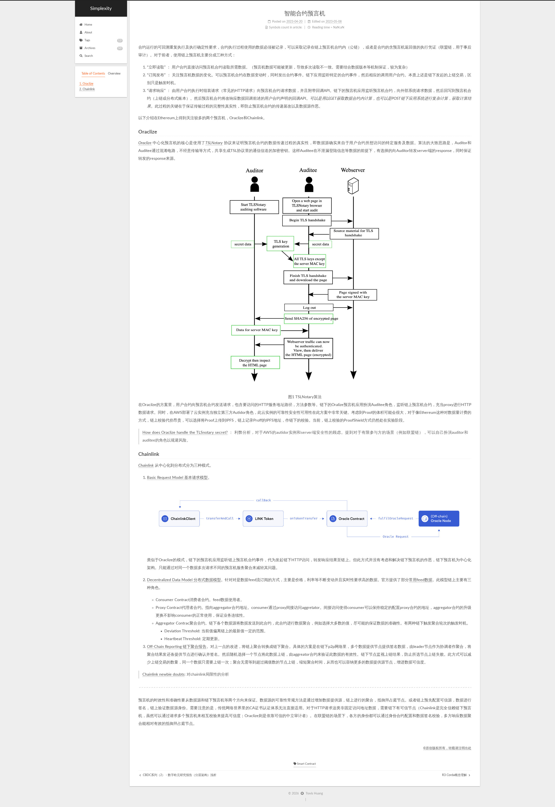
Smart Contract (306, 764)
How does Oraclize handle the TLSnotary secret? (185, 433)
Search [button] (89, 56)
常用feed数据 (420, 580)
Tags (103, 40)
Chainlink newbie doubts (163, 675)
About (88, 32)
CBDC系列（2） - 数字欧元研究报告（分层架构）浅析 (179, 775)
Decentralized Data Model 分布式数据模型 (184, 580)
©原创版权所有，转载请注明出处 (447, 748)
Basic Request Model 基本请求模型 (177, 478)
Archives (103, 48)
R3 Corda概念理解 (455, 775)
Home (88, 24)
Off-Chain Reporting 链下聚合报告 (176, 647)
